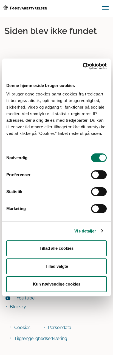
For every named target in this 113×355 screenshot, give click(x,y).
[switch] (99, 174)
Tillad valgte (56, 266)
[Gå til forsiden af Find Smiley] (49, 8)
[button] (107, 8)
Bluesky (18, 306)
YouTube (25, 298)
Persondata (59, 327)
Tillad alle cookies (56, 248)
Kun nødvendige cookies (56, 284)
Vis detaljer (85, 231)
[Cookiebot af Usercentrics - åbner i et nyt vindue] (83, 66)
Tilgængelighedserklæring (40, 338)
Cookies (22, 327)
